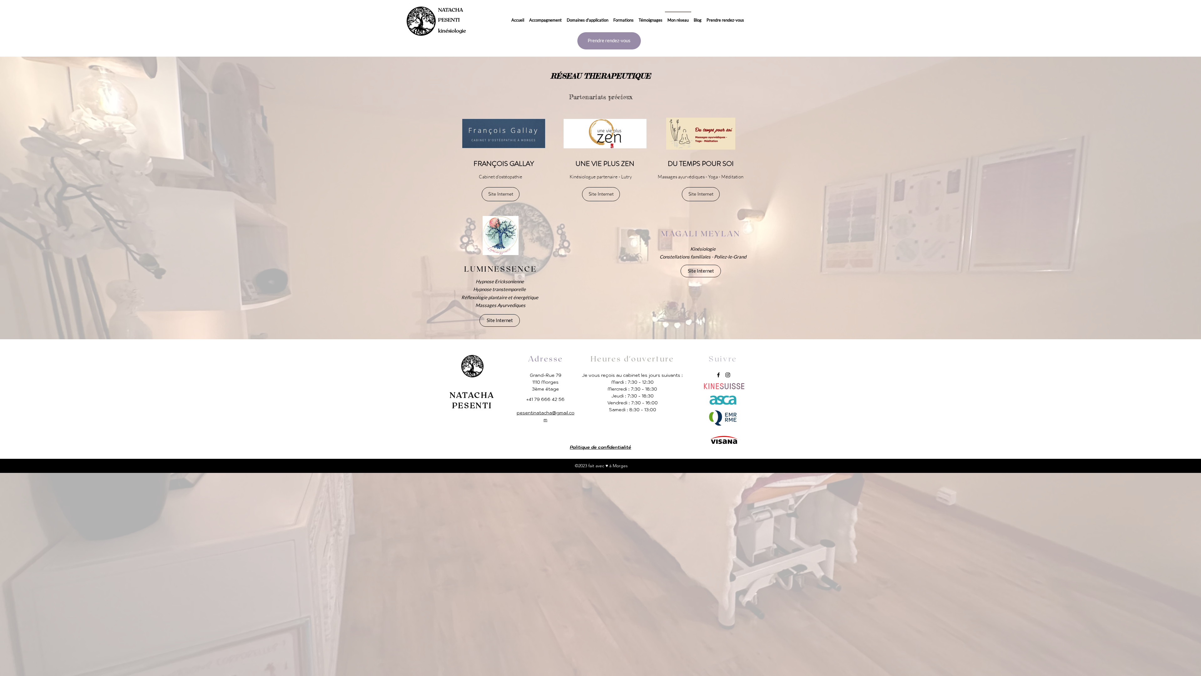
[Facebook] (718, 375)
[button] (545, 17)
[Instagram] (728, 375)
